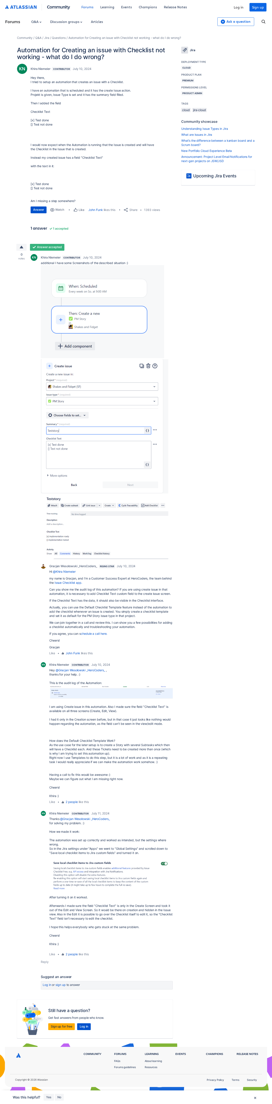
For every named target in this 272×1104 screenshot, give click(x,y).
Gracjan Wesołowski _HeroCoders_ (73, 566)
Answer (38, 209)
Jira (46, 38)
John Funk (95, 210)
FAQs (117, 1061)
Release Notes (175, 7)
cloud (186, 110)
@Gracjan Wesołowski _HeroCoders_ (80, 670)
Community (58, 7)
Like (52, 653)
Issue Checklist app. (68, 582)
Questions (58, 38)
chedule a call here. (94, 633)
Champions (148, 7)
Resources (151, 1067)
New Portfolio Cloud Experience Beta (206, 151)
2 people (72, 802)
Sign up (258, 7)
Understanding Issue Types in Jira (204, 128)
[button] (102, 311)
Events (126, 7)
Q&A (35, 21)
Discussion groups (65, 21)
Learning (107, 7)
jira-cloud (199, 110)
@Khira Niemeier (64, 571)
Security (252, 1079)
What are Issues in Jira (196, 134)
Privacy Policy (215, 1079)
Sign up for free (61, 1026)
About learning (153, 1061)
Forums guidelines (125, 1067)
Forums (87, 7)
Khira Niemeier (40, 69)
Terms (235, 1079)
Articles (97, 21)
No (59, 1097)
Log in (239, 7)
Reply (45, 962)
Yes (48, 1097)
